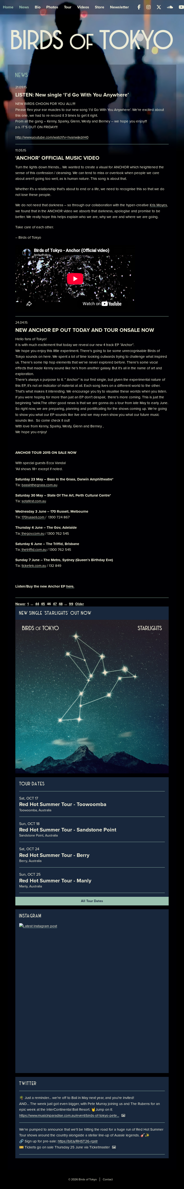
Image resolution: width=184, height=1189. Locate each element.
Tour (67, 7)
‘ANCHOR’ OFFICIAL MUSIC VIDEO (57, 158)
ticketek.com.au (34, 565)
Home (8, 7)
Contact (108, 1179)
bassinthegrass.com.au (39, 485)
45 (43, 604)
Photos (52, 7)
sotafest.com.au (34, 501)
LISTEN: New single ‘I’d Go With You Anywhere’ (72, 95)
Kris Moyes (158, 205)
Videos (83, 7)
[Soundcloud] (170, 7)
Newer (20, 604)
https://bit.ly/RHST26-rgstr (78, 1141)
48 (61, 604)
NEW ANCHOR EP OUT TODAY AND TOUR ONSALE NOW (84, 330)
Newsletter (119, 7)
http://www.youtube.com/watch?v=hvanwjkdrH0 (51, 137)
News (24, 7)
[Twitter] (158, 7)
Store (99, 7)
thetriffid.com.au (34, 549)
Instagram (30, 916)
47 (55, 604)
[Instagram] (148, 7)
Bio (37, 7)
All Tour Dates (92, 901)
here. (70, 586)
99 (71, 604)
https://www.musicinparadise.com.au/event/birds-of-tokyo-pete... (69, 1115)
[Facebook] (139, 7)
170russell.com (33, 517)
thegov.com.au (33, 533)
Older (79, 604)
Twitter (28, 1083)
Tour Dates (32, 784)
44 (37, 604)
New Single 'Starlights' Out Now (55, 613)
